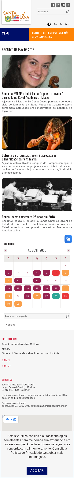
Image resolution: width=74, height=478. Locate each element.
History (6, 348)
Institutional (9, 339)
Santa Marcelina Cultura (16, 12)
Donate (6, 360)
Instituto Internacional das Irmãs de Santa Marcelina (50, 35)
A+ (67, 24)
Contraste (49, 24)
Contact (7, 366)
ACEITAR (37, 470)
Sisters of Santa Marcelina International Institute (30, 353)
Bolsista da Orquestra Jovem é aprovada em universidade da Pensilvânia (29, 157)
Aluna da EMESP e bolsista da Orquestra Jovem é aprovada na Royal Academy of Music (32, 95)
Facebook (53, 5)
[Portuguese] (8, 19)
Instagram (63, 5)
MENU (5, 33)
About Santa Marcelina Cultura (20, 344)
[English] (16, 19)
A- (55, 24)
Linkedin (58, 5)
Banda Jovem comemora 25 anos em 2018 (28, 216)
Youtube (68, 5)
